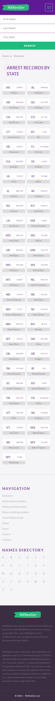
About (5, 523)
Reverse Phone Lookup (14, 506)
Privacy (6, 534)
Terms (5, 528)
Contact (6, 539)
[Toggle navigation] (49, 7)
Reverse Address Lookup (15, 512)
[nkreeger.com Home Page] (15, 7)
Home (5, 55)
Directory (7, 495)
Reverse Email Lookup (14, 501)
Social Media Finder (13, 517)
